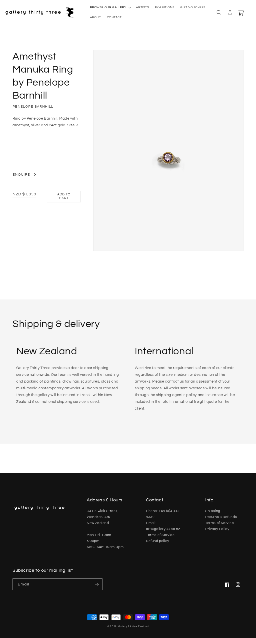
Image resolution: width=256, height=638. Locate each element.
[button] (110, 8)
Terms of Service (160, 535)
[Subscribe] (96, 584)
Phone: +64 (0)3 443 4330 (163, 514)
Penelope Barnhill (32, 106)
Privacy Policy (217, 529)
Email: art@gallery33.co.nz (163, 526)
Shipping (212, 511)
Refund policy (157, 541)
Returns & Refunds (221, 517)
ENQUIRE (21, 174)
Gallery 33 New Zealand (133, 626)
